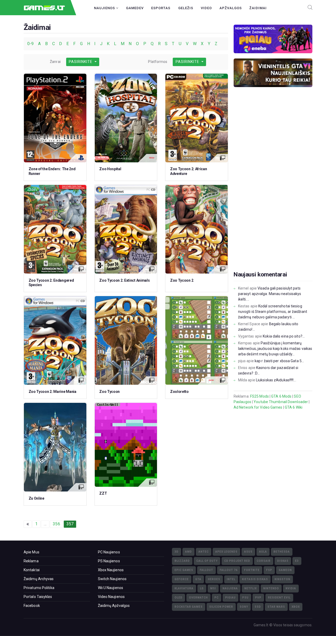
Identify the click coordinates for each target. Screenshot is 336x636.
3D (176, 551)
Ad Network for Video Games (258, 407)
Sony (244, 606)
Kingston (282, 579)
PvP (258, 597)
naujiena (230, 588)
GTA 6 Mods (281, 396)
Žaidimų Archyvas (39, 579)
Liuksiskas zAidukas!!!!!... (276, 380)
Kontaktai (32, 570)
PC (216, 597)
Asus (248, 551)
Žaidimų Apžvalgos (114, 605)
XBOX (296, 606)
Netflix (250, 588)
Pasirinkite (81, 62)
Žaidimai (258, 8)
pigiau (230, 597)
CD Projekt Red (237, 560)
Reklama (31, 561)
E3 (297, 560)
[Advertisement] (273, 187)
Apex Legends (226, 551)
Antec (203, 551)
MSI (213, 588)
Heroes (214, 579)
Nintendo (271, 588)
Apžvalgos (230, 8)
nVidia (291, 588)
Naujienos (105, 8)
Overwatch (198, 597)
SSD (258, 606)
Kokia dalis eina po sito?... (284, 336)
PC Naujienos (109, 552)
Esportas (160, 8)
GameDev (135, 8)
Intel (231, 579)
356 (56, 523)
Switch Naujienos (112, 579)
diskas (282, 560)
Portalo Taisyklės (38, 597)
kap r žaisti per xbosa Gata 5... (279, 361)
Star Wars (276, 606)
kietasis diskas (255, 579)
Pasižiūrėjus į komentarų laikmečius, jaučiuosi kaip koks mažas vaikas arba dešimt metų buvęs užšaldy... (275, 348)
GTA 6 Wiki (293, 407)
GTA (198, 579)
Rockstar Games (189, 606)
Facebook (32, 605)
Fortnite (252, 570)
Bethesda (282, 551)
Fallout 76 (229, 570)
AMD (188, 551)
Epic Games (184, 570)
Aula (263, 551)
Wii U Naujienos (110, 588)
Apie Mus (31, 552)
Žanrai (55, 62)
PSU (245, 597)
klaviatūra (184, 588)
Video (206, 8)
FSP (269, 570)
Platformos (157, 62)
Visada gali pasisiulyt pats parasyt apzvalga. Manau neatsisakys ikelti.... (269, 293)
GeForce (182, 579)
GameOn (285, 570)
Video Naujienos (111, 597)
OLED (178, 597)
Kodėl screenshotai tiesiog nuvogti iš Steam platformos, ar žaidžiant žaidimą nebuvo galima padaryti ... (272, 311)
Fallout (206, 570)
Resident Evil (279, 597)
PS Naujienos (109, 561)
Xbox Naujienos (111, 570)
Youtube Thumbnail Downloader (281, 402)
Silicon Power (221, 606)
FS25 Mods (259, 396)
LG (202, 588)
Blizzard (182, 560)
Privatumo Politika (39, 588)
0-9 (31, 43)
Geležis (185, 8)
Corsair (264, 560)
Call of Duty (207, 560)
